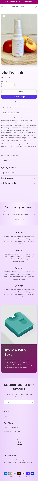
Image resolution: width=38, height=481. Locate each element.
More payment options (19, 101)
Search (6, 416)
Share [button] (5, 161)
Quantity (4, 81)
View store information (11, 113)
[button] (2, 7)
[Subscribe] (32, 402)
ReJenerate (15, 477)
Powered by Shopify (24, 477)
